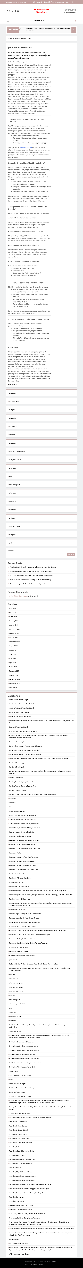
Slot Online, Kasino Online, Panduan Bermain (24, 1050)
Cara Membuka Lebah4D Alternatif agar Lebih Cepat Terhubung (39, 28)
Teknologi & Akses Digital (18, 1122)
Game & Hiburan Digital (17, 742)
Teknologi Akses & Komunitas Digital (21, 1151)
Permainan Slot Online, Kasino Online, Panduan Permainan (28, 943)
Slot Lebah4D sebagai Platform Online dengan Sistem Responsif (31, 575)
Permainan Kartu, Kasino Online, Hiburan (22, 926)
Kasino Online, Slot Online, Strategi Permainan (24, 828)
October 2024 (13, 688)
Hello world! (34, 596)
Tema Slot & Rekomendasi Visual (20, 1210)
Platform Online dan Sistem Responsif (22, 956)
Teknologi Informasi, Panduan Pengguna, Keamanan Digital (29, 1189)
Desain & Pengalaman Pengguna (20, 716)
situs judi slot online (16, 987)
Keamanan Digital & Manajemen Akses (22, 861)
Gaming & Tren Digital (16, 767)
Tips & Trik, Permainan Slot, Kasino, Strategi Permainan (27, 1214)
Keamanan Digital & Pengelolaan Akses (22, 865)
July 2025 (12, 650)
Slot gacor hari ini (15, 460)
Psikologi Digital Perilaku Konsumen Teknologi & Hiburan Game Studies (33, 964)
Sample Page (39, 21)
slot (10, 476)
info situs (12, 803)
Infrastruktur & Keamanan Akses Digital (22, 815)
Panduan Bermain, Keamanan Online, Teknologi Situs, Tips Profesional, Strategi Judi (37, 891)
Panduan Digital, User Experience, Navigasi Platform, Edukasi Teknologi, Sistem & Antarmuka (40, 895)
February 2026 (14, 621)
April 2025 (12, 663)
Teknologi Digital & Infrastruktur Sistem (22, 1176)
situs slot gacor (14, 485)
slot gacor (12, 410)
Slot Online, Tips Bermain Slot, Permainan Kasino (25, 1063)
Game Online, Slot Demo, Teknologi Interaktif (24, 750)
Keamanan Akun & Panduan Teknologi (22, 845)
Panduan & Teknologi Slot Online (20, 878)
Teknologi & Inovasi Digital (18, 1134)
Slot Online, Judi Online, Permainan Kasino (23, 1046)
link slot (12, 435)
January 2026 (13, 625)
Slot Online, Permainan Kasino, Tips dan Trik (24, 1059)
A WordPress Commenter (18, 596)
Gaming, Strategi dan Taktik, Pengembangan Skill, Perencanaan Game (32, 794)
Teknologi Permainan (16, 1197)
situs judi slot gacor (16, 983)
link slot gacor (14, 401)
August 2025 (13, 646)
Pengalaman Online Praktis (18, 910)
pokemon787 (13, 960)
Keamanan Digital (15, 853)
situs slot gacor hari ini (17, 451)
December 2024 (14, 679)
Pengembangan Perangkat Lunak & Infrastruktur (25, 914)
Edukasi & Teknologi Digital (18, 727)
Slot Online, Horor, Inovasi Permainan (21, 1042)
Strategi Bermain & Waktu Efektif (20, 1096)
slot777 (11, 1080)
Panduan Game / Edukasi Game (19, 899)
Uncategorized (14, 1239)
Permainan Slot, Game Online (19, 947)
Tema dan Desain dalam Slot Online (21, 1205)
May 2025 (12, 658)
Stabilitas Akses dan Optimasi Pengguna (23, 1088)
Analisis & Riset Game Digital (19, 700)
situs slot (12, 468)
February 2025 (14, 671)
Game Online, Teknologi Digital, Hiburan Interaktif (25, 754)
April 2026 (12, 612)
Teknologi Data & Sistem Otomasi (20, 1163)
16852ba (13, 62)
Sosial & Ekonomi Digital (17, 1084)
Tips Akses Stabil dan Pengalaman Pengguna (24, 1218)
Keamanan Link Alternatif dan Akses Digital (23, 870)
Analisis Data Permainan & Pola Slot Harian (24, 704)
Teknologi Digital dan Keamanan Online (22, 1180)
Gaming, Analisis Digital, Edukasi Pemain (23, 782)
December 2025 (14, 629)
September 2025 (14, 642)
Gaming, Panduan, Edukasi (18, 790)
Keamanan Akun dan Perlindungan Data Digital (24, 849)
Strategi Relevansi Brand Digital (19, 1113)
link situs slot (13, 426)
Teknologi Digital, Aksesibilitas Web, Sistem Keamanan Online (30, 1184)
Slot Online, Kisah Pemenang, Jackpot (22, 1054)
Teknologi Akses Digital (17, 1155)
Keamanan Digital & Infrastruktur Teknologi (23, 857)
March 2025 (13, 667)
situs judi (12, 975)
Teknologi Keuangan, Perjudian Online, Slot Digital (26, 1193)
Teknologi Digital (15, 1168)
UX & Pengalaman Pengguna (18, 1243)
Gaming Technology (16, 778)
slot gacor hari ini (15, 1016)
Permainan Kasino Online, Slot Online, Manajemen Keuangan (29, 935)
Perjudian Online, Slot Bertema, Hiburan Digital (24, 922)
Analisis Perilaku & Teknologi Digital (21, 708)
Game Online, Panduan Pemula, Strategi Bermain (25, 746)
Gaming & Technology (16, 763)
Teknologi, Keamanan (16, 1201)
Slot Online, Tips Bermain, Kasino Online (22, 1067)
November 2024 (14, 684)
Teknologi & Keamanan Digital (19, 1138)
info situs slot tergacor (17, 811)
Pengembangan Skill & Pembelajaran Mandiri (24, 918)
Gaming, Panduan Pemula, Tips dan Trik (22, 786)
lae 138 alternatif (26, 147)
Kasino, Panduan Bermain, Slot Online (21, 832)
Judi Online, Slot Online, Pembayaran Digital (24, 824)
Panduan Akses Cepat (16, 882)
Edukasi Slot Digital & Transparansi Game (23, 731)
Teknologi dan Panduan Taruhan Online (22, 1159)
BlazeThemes (37, 1264)
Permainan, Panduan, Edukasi (19, 951)
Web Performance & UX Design (19, 1254)
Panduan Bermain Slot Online (19, 886)
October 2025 (13, 637)
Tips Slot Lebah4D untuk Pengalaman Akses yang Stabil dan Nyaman (33, 567)
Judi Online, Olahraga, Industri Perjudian (22, 819)
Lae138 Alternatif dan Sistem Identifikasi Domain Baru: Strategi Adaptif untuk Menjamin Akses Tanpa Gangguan (29, 55)
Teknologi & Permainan (17, 1147)
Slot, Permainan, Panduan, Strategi (20, 1075)
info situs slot (14, 807)
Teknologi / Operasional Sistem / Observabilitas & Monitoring (30, 1118)
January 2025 (13, 675)
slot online (12, 510)
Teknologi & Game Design (18, 1126)
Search (11, 551)
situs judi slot (13, 979)
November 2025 (14, 633)
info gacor (12, 798)
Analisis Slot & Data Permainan (19, 712)
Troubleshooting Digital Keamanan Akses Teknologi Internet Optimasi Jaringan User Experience (41, 1229)
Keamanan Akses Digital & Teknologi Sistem (24, 840)
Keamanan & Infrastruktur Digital (20, 836)
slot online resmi (15, 1031)
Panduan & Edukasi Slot (17, 874)
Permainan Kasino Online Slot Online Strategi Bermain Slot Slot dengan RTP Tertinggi (37, 930)
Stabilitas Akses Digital (17, 1092)
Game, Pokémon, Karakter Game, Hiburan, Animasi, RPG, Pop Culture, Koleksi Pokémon (38, 759)
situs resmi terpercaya (16, 991)
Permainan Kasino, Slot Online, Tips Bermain (24, 939)
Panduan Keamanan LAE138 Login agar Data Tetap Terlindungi (48, 2)
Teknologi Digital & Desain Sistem (20, 1172)
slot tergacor (13, 1071)
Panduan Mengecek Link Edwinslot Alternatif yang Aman (29, 584)
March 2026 (13, 617)
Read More (11, 384)
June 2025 (12, 654)
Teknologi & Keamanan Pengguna (20, 1143)
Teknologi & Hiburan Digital (18, 1130)
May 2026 (12, 608)
